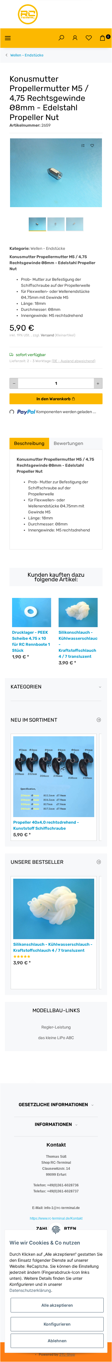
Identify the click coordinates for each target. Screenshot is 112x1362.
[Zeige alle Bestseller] (98, 862)
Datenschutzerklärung (30, 1290)
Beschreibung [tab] (29, 443)
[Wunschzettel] (89, 38)
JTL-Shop (67, 1355)
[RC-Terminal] (28, 14)
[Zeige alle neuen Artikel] (98, 720)
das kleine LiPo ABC (56, 1037)
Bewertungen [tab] (68, 443)
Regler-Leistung (56, 1027)
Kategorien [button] (26, 687)
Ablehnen (57, 1340)
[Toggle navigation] (8, 38)
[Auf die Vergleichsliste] (83, 145)
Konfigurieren (57, 1324)
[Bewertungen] (21, 957)
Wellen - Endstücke (47, 248)
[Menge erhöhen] (98, 383)
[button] (61, 38)
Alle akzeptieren (57, 1305)
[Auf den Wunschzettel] (92, 145)
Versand (48, 335)
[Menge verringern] (14, 383)
